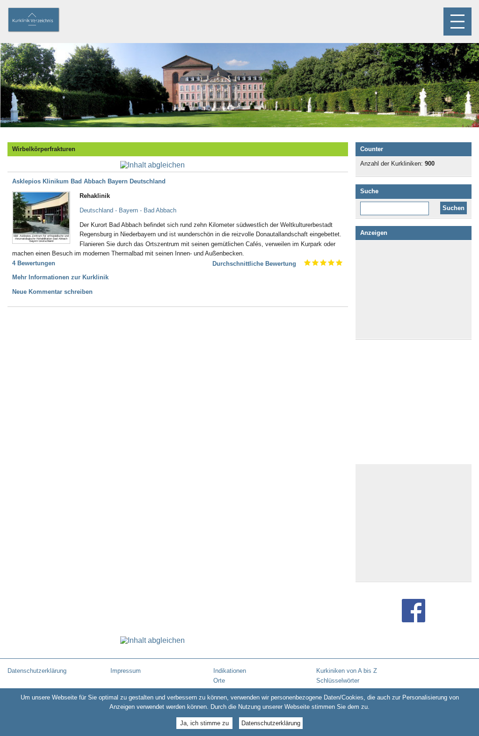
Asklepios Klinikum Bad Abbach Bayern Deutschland (89, 181)
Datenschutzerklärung (270, 723)
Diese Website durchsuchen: (396, 204)
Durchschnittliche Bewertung (254, 263)
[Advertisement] (413, 289)
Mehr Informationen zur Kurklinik (60, 277)
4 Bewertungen (33, 263)
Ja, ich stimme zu (204, 723)
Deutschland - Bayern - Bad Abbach (128, 210)
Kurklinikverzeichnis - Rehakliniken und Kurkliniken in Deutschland (42, 21)
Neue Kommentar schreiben (52, 291)
